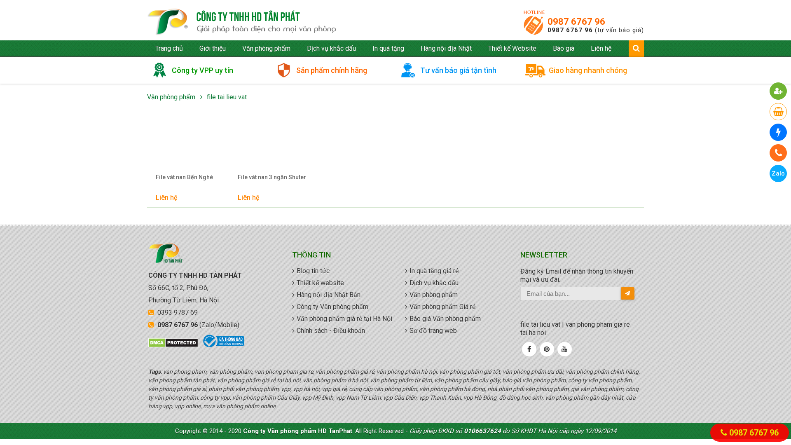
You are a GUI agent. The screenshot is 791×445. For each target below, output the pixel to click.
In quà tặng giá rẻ (434, 271)
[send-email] (627, 293)
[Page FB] (529, 349)
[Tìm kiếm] (636, 48)
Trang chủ (169, 48)
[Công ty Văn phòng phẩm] (165, 261)
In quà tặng (388, 48)
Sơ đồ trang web (433, 331)
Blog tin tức (313, 271)
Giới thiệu (212, 48)
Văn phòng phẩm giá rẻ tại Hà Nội (344, 319)
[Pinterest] (547, 349)
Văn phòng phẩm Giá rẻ (442, 307)
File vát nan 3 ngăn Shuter (272, 177)
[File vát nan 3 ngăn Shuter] (272, 143)
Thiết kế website (320, 283)
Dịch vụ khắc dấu (331, 48)
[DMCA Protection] (173, 345)
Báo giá (563, 48)
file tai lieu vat (227, 97)
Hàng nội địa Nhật (446, 48)
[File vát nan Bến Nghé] (190, 143)
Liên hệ (601, 48)
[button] (778, 91)
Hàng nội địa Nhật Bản (328, 295)
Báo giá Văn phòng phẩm (445, 319)
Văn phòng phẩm (266, 48)
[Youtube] (564, 349)
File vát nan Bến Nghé (184, 177)
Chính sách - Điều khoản (331, 331)
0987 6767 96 (576, 21)
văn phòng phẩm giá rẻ (242, 22)
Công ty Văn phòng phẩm (332, 307)
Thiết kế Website (512, 48)
